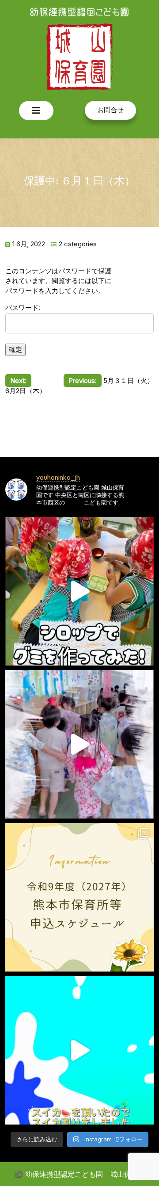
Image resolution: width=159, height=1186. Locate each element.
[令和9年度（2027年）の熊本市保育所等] (79, 897)
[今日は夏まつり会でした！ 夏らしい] (79, 744)
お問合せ (110, 110)
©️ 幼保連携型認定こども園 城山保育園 (79, 1174)
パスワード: (22, 307)
